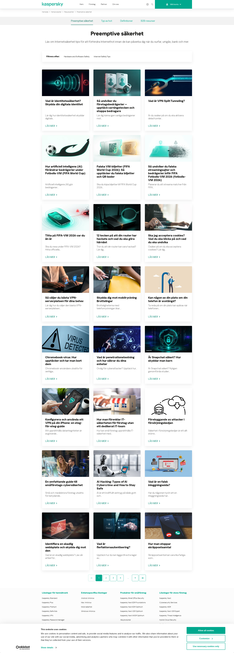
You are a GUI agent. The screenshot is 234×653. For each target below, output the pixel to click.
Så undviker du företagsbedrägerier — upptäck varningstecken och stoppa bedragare (115, 106)
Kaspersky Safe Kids (49, 611)
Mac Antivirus (86, 603)
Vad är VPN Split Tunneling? (166, 101)
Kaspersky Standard (49, 598)
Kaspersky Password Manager (53, 620)
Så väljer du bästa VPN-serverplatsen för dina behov (64, 299)
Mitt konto (174, 4)
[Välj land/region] (147, 4)
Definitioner (126, 20)
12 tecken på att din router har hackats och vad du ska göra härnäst (116, 239)
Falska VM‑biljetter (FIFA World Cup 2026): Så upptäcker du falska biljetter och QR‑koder (115, 171)
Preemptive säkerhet (82, 20)
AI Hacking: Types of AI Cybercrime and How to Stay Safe (116, 485)
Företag (92, 4)
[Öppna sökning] (152, 4)
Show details (47, 647)
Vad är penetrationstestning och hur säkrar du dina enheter (115, 361)
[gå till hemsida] (52, 4)
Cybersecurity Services (168, 603)
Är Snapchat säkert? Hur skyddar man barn (164, 359)
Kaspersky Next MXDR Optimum (132, 616)
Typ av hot (106, 20)
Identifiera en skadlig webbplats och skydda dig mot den (65, 547)
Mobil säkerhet (86, 607)
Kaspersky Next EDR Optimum (131, 607)
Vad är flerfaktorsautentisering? (113, 545)
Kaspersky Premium (49, 607)
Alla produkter (125, 620)
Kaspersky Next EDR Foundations (133, 603)
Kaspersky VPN (47, 616)
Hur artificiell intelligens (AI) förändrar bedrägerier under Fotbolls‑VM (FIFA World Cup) (65, 170)
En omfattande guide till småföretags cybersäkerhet (64, 483)
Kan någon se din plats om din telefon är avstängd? (168, 299)
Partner (104, 4)
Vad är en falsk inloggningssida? (159, 483)
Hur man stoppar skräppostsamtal (159, 545)
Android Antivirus (87, 598)
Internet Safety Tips (102, 56)
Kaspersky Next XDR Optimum (131, 611)
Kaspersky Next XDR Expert (169, 611)
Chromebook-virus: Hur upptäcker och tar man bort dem (63, 361)
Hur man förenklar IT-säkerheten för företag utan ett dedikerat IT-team (115, 423)
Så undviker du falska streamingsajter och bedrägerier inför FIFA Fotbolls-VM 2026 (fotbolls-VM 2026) (167, 173)
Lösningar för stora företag (173, 592)
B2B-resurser (148, 20)
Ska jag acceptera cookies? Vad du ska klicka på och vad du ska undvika (167, 239)
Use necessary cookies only (206, 646)
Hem (81, 4)
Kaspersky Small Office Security (132, 598)
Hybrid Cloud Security (167, 620)
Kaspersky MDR (165, 607)
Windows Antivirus (88, 611)
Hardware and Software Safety (77, 56)
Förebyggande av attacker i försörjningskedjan (166, 421)
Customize (204, 638)
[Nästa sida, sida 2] (142, 578)
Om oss (115, 4)
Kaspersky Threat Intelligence (170, 616)
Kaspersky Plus (47, 603)
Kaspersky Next (165, 598)
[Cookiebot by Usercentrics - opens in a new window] (23, 648)
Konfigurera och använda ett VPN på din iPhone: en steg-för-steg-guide (64, 423)
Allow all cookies (206, 630)
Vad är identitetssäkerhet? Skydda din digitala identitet (64, 102)
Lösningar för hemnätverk (55, 592)
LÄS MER (50, 125)
